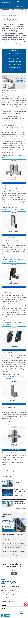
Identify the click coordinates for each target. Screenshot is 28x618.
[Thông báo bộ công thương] (5, 616)
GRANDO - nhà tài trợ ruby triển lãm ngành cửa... (12, 547)
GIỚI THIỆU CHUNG (5, 612)
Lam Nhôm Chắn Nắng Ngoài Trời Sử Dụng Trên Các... (14, 535)
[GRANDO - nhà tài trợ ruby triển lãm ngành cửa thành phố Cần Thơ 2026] (7, 492)
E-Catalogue (20, 6)
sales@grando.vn (20, 599)
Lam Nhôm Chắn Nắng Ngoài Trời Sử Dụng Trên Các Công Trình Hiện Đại (20, 482)
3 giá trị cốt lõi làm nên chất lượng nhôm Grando (12, 555)
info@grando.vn (8, 597)
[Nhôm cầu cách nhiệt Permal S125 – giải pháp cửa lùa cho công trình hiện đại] (7, 504)
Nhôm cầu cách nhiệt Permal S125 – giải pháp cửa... (13, 551)
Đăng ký (14, 573)
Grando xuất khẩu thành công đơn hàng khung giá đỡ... (14, 543)
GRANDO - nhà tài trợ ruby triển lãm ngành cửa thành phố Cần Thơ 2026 (20, 490)
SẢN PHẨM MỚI (5, 608)
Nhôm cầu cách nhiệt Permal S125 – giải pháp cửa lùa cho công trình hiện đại (20, 502)
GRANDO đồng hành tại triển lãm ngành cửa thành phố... (14, 539)
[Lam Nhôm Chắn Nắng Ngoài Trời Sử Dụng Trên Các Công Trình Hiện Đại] (7, 483)
